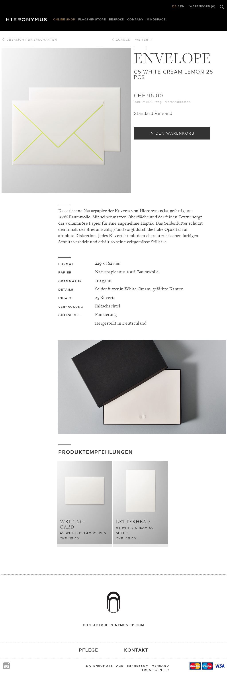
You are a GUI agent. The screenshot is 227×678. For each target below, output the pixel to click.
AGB (120, 665)
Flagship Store (92, 19)
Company (135, 19)
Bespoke (116, 19)
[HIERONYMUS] (27, 18)
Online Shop (64, 19)
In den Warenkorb (171, 133)
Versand (160, 665)
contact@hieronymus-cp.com (113, 625)
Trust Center (155, 670)
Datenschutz (99, 665)
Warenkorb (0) (202, 6)
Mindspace (156, 19)
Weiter (142, 39)
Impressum (138, 665)
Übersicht (31, 39)
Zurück (122, 39)
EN (182, 6)
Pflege (88, 649)
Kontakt (136, 649)
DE (174, 6)
